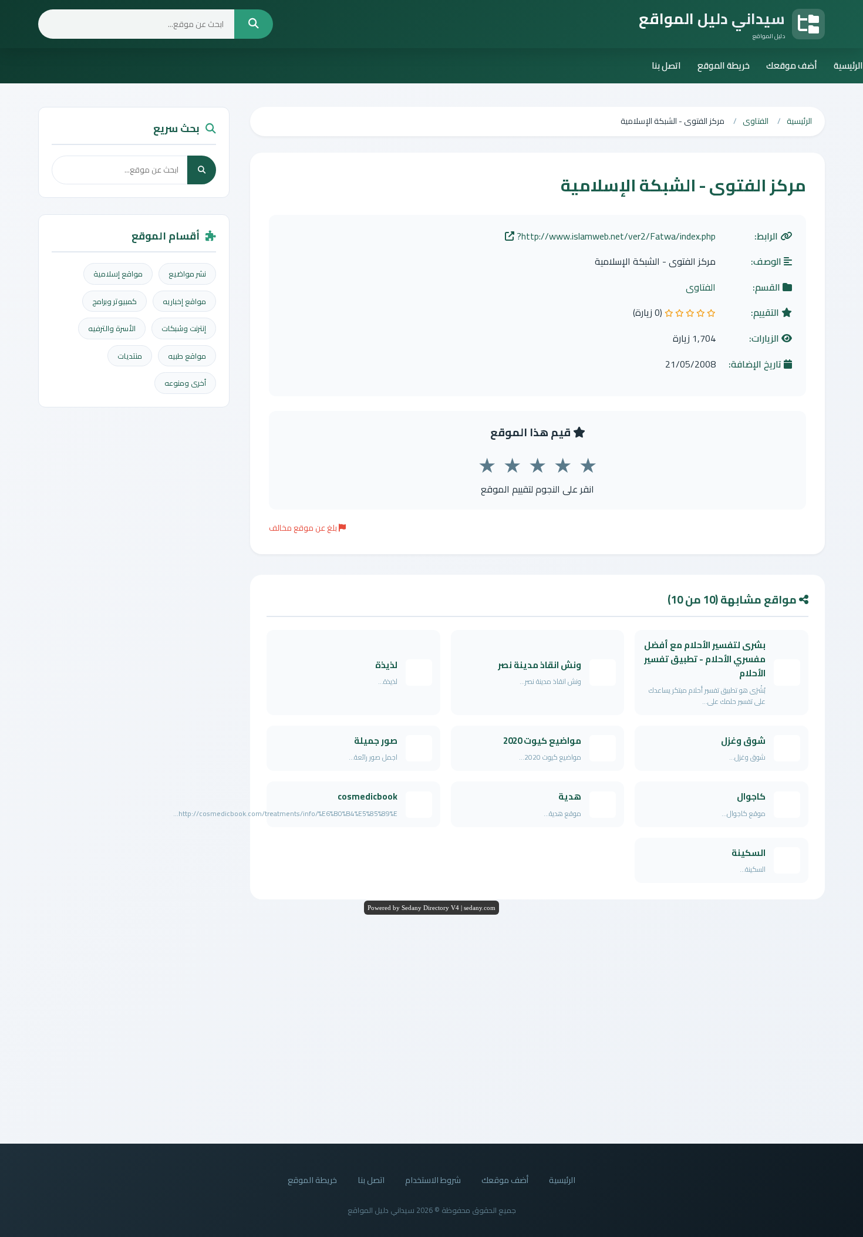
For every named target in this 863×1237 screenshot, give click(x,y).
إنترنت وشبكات (183, 328)
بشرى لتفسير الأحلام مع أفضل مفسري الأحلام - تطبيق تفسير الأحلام (705, 659)
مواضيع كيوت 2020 (542, 740)
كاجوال (751, 796)
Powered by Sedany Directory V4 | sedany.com (431, 907)
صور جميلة (375, 740)
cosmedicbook (367, 796)
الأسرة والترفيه (112, 328)
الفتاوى (701, 287)
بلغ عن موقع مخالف (304, 527)
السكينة (748, 852)
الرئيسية (848, 65)
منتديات (129, 356)
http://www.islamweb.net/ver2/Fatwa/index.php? (615, 236)
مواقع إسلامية (118, 274)
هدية (569, 796)
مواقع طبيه (187, 356)
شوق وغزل (743, 740)
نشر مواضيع (187, 274)
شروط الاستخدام (433, 1180)
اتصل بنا (666, 65)
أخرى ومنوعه (185, 383)
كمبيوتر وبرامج (114, 301)
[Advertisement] (431, 1026)
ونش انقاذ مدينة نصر (539, 664)
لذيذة (386, 664)
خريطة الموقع (723, 65)
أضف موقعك (791, 65)
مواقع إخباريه (184, 301)
